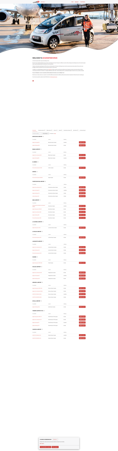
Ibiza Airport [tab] (75, 130)
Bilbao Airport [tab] (49, 130)
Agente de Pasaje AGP (36, 275)
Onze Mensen (82, 1)
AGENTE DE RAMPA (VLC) (36, 338)
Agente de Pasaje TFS (35, 322)
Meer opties (42, 443)
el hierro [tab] (55, 130)
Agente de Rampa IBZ (35, 214)
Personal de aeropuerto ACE (36, 253)
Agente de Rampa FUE (36, 193)
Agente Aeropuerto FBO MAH (37, 288)
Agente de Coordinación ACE (37, 247)
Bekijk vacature (82, 142)
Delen (55, 133)
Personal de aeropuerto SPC (36, 237)
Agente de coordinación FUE (36, 187)
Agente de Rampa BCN (36, 145)
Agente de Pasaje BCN (36, 142)
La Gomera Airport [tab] (83, 130)
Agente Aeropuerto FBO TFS (37, 316)
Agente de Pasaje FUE (35, 190)
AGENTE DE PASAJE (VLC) (36, 335)
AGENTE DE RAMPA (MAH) (36, 297)
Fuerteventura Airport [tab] (68, 130)
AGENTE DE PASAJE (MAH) (36, 294)
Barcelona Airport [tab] (41, 130)
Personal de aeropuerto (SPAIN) (37, 177)
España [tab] (60, 130)
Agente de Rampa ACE (36, 250)
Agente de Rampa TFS (35, 325)
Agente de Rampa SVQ (36, 306)
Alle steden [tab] (34, 130)
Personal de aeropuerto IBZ (36, 217)
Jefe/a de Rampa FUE (35, 196)
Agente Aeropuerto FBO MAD (37, 262)
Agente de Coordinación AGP (37, 272)
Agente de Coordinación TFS (36, 319)
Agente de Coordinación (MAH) (37, 291)
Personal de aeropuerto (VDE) (37, 167)
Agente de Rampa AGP (36, 278)
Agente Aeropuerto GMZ (36, 227)
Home (72, 1)
